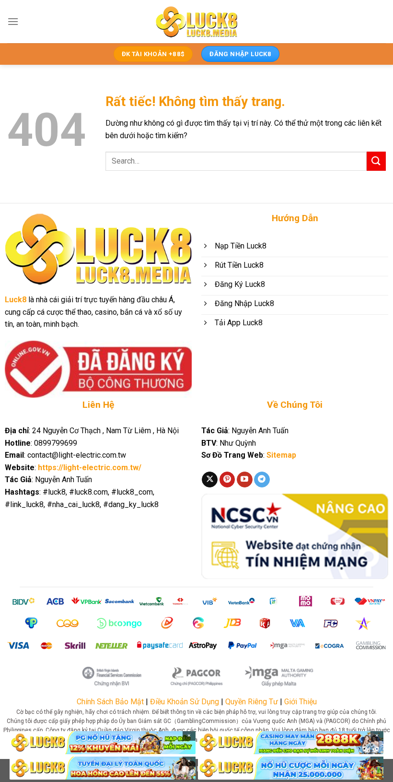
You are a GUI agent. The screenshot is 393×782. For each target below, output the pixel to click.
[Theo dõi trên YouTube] (245, 480)
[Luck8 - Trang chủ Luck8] (196, 21)
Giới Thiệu (300, 701)
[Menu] (13, 21)
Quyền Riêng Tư (251, 701)
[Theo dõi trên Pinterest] (227, 480)
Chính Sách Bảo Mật (110, 701)
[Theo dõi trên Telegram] (262, 480)
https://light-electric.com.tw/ (89, 467)
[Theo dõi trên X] (210, 480)
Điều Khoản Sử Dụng (184, 701)
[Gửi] (376, 161)
